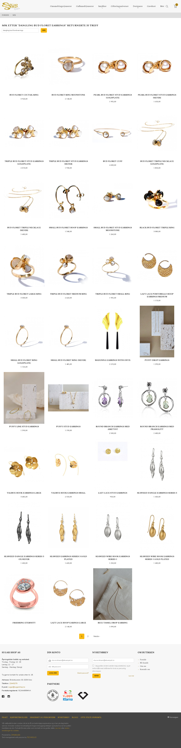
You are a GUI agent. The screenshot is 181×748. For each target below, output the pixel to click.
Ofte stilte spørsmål (91, 717)
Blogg (75, 717)
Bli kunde (144, 662)
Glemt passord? (83, 673)
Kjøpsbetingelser (18, 717)
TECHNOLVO (31, 737)
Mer (162, 6)
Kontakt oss (145, 669)
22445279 (13, 683)
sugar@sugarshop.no (16, 687)
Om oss (143, 666)
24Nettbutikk (15, 735)
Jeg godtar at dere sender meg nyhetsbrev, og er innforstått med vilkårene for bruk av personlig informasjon (111, 668)
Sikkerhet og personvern (42, 717)
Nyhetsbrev (63, 717)
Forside (143, 659)
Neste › (96, 636)
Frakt (5, 717)
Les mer (131, 676)
